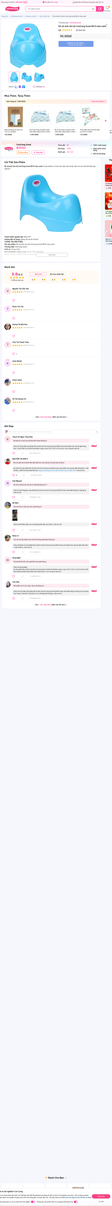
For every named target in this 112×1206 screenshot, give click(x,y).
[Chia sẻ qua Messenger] (20, 86)
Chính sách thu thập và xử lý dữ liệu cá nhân (76, 1197)
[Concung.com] (12, 8)
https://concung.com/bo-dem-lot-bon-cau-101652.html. (57, 470)
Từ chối (101, 1202)
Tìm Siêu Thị (51, 2)
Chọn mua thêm (97, 101)
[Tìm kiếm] (100, 8)
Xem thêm (52, 255)
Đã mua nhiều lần (57, 274)
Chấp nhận (101, 1196)
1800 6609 (18, 2)
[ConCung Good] (9, 149)
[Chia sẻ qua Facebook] (23, 86)
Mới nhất (38, 274)
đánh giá (72, 30)
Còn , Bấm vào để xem (51, 417)
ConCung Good (75, 23)
